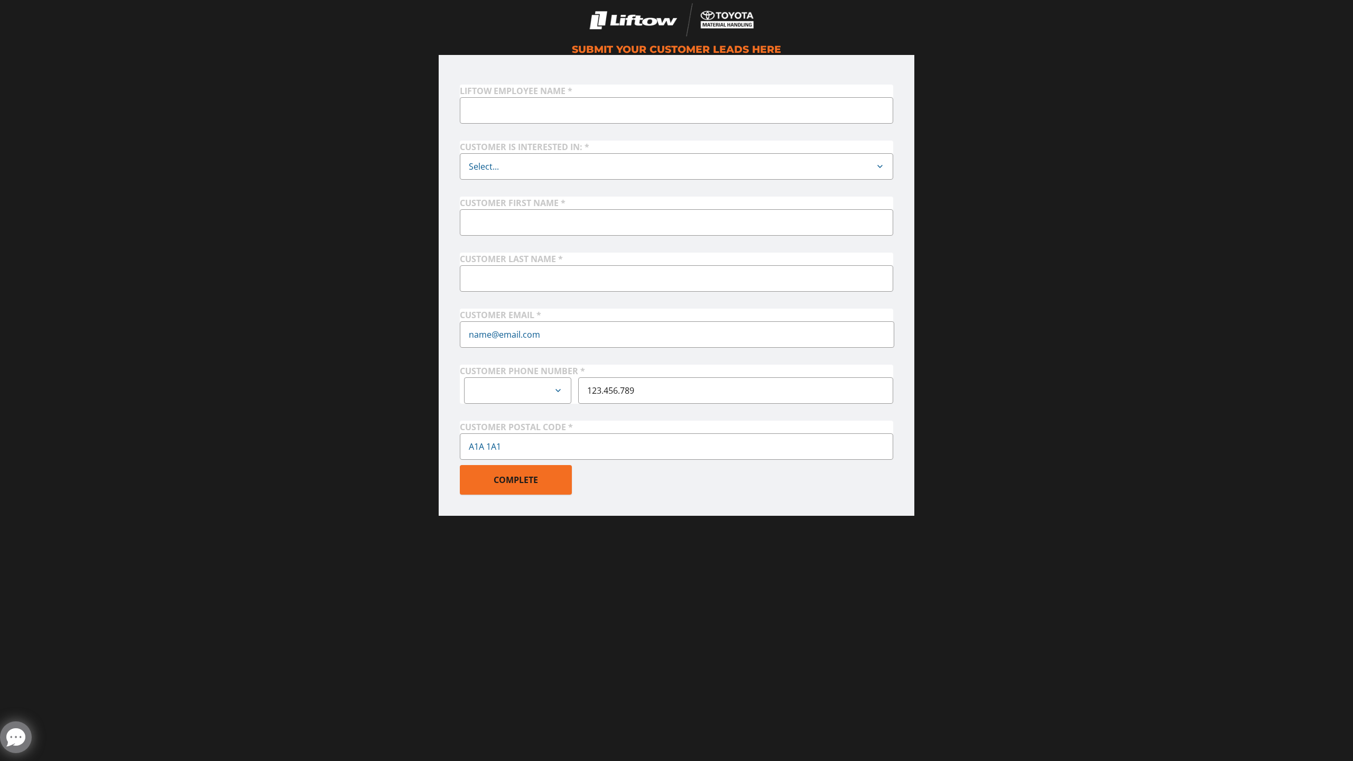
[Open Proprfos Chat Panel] (16, 737)
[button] (880, 166)
